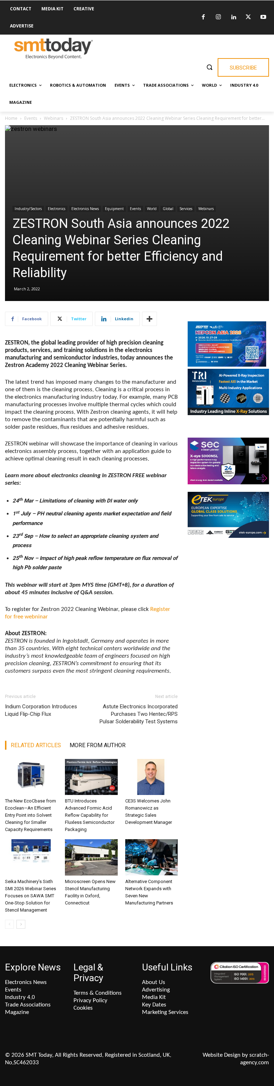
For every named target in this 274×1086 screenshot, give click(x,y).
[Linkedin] (233, 17)
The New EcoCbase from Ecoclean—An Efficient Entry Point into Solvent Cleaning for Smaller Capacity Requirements (30, 815)
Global (168, 208)
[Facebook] (203, 17)
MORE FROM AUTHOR (98, 745)
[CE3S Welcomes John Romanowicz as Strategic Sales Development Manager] (151, 777)
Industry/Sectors (28, 208)
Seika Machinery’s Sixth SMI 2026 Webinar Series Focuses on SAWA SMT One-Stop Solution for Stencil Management (30, 896)
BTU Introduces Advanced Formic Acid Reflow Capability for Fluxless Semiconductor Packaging (90, 815)
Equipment (114, 208)
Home (11, 118)
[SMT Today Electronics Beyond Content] (53, 48)
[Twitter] (248, 17)
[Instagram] (218, 17)
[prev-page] (9, 924)
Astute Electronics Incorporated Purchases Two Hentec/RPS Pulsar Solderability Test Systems (139, 714)
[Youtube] (263, 17)
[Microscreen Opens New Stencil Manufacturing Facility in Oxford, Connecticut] (91, 857)
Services (185, 208)
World (152, 208)
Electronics (56, 208)
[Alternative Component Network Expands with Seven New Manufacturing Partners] (151, 857)
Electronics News (85, 208)
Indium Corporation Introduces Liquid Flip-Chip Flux (41, 710)
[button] (209, 66)
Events (30, 118)
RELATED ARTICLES (36, 745)
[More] (149, 319)
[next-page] (20, 924)
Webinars (53, 118)
